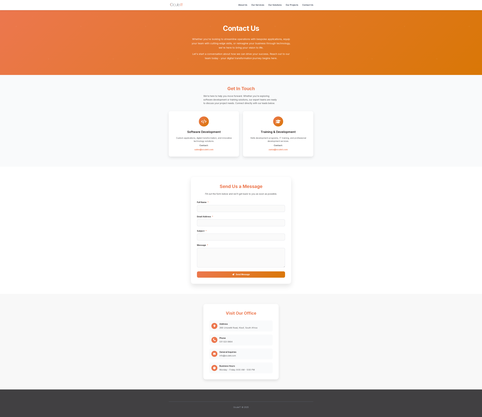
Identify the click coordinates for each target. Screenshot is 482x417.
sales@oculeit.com (203, 149)
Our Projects (292, 5)
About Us (242, 5)
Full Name (203, 202)
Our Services (257, 5)
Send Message (242, 274)
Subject (202, 231)
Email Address (205, 216)
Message (202, 245)
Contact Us (307, 5)
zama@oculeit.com (278, 149)
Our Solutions (275, 5)
